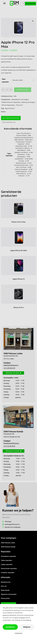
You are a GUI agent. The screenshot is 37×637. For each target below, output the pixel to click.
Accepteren (10, 627)
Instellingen (18, 633)
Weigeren (26, 627)
